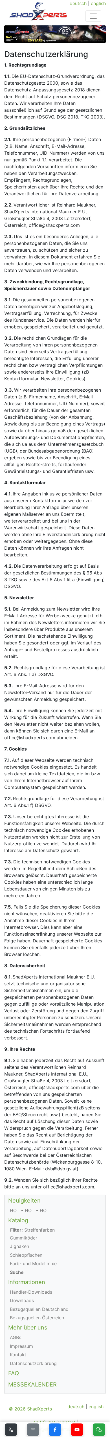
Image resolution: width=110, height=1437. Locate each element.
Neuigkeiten (24, 1200)
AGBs (15, 1337)
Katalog (18, 1220)
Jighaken (19, 1246)
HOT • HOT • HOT (29, 1210)
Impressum (21, 1346)
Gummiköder (23, 1238)
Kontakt (18, 1354)
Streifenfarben (32, 1230)
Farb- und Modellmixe (33, 1263)
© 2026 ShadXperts (30, 1409)
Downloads (22, 1300)
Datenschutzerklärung (33, 1363)
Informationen (26, 1282)
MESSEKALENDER (32, 1384)
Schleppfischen (26, 1255)
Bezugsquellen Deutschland (39, 1309)
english (98, 3)
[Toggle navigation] (93, 16)
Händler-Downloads (31, 1292)
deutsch (78, 3)
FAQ (13, 1373)
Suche (17, 1272)
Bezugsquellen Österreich (37, 1317)
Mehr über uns (27, 1327)
